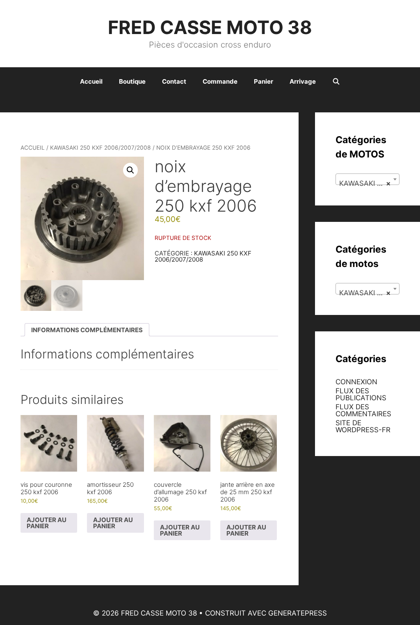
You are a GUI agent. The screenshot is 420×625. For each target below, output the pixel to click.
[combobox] (367, 179)
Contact (174, 81)
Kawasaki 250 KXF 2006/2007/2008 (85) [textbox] (369, 183)
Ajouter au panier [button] (46, 523)
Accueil (91, 81)
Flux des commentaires (363, 410)
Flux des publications (361, 394)
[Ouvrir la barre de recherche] (336, 81)
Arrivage (303, 81)
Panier (263, 81)
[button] (130, 170)
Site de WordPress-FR (363, 426)
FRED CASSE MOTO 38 (210, 27)
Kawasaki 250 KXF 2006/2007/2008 (100, 147)
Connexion (356, 382)
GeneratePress (297, 613)
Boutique (132, 81)
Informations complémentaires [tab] (87, 330)
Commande (220, 81)
